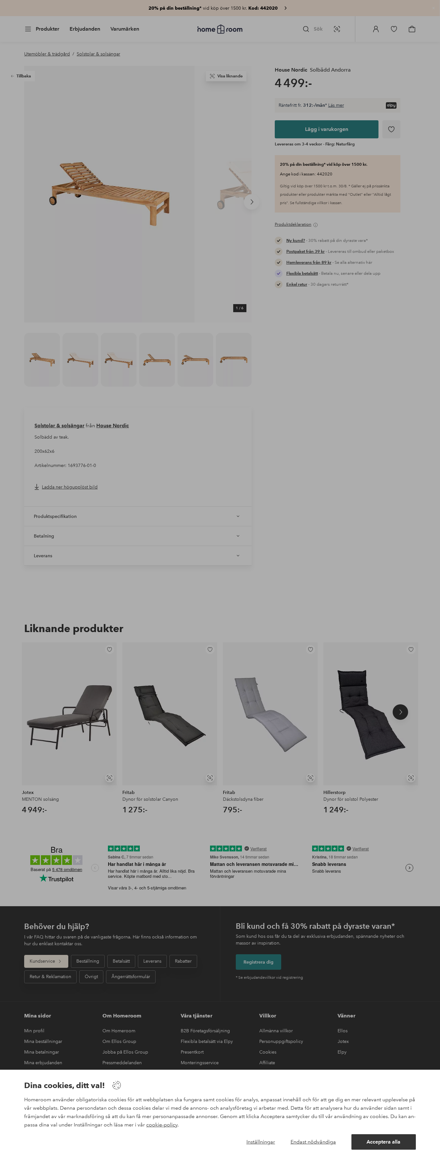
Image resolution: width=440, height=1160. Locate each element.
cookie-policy (161, 1125)
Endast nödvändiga (313, 1142)
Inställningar (260, 1142)
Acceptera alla (383, 1142)
